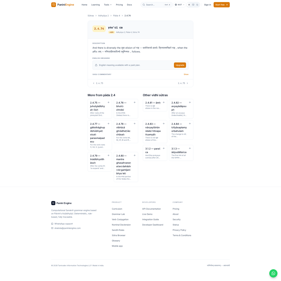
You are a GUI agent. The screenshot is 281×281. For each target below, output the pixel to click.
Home (84, 4)
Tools (106, 4)
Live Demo (147, 214)
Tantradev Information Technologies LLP (75, 265)
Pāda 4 (116, 15)
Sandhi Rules (118, 230)
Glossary (116, 240)
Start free (219, 4)
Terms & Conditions (182, 235)
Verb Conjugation (120, 219)
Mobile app (117, 246)
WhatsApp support (63, 223)
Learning (95, 4)
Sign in (207, 4)
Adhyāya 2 (103, 15)
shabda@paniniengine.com (67, 228)
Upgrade (180, 65)
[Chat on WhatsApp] (273, 273)
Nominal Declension (121, 224)
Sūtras (91, 15)
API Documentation (151, 209)
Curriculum (117, 209)
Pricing (119, 4)
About (176, 214)
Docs (129, 4)
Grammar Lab (118, 214)
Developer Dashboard (152, 224)
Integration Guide (150, 219)
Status (176, 224)
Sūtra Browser (118, 235)
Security (177, 219)
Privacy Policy (179, 230)
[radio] (189, 5)
